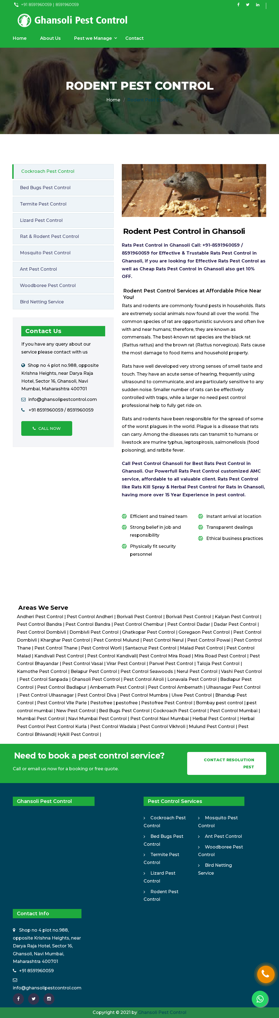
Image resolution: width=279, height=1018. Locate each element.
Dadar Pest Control (235, 624)
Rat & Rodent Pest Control (49, 236)
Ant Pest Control (38, 269)
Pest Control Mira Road (165, 655)
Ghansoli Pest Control (96, 679)
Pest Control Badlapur (61, 687)
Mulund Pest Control (212, 726)
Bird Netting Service (42, 301)
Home (20, 38)
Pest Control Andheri (90, 616)
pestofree (127, 702)
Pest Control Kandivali (112, 655)
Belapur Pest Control (94, 671)
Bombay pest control (219, 702)
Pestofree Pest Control (166, 702)
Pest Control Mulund (116, 640)
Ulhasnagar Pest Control (233, 687)
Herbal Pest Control (214, 718)
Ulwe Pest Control (191, 695)
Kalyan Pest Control (237, 616)
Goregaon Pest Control (204, 632)
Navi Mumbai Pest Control (98, 718)
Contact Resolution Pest (229, 763)
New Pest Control (76, 710)
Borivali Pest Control (139, 616)
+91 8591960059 (36, 970)
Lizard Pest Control (41, 220)
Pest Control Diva (96, 695)
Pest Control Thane (55, 648)
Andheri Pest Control (40, 616)
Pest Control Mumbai (234, 710)
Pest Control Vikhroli (162, 726)
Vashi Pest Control (241, 671)
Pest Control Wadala (113, 726)
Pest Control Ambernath (175, 687)
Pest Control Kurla (66, 726)
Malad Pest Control (201, 648)
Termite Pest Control (43, 204)
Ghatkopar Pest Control (148, 632)
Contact (134, 38)
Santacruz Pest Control (150, 648)
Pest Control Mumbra (144, 695)
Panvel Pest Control (171, 663)
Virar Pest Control (126, 663)
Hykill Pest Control (78, 734)
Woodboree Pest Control (48, 285)
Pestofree (101, 702)
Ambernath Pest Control (117, 687)
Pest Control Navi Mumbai (159, 718)
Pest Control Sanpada (43, 679)
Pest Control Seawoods (146, 671)
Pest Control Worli (101, 648)
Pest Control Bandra (39, 624)
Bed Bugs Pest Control (45, 187)
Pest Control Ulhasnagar (46, 695)
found (203, 313)
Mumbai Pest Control (41, 718)
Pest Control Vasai (82, 663)
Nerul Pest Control (197, 671)
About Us (50, 38)
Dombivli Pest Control (94, 632)
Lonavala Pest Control (192, 679)
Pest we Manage (93, 38)
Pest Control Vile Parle (62, 702)
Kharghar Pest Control (65, 640)
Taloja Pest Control (218, 663)
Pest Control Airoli (143, 679)
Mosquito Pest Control (45, 252)
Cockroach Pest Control (47, 171)
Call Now (49, 428)
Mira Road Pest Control (220, 655)
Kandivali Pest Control (59, 655)
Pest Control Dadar (188, 624)
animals (176, 313)
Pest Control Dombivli (41, 632)
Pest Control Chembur (139, 624)
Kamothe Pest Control (42, 671)
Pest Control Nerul (163, 640)
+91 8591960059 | (37, 4)
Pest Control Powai (208, 640)
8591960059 (67, 4)
